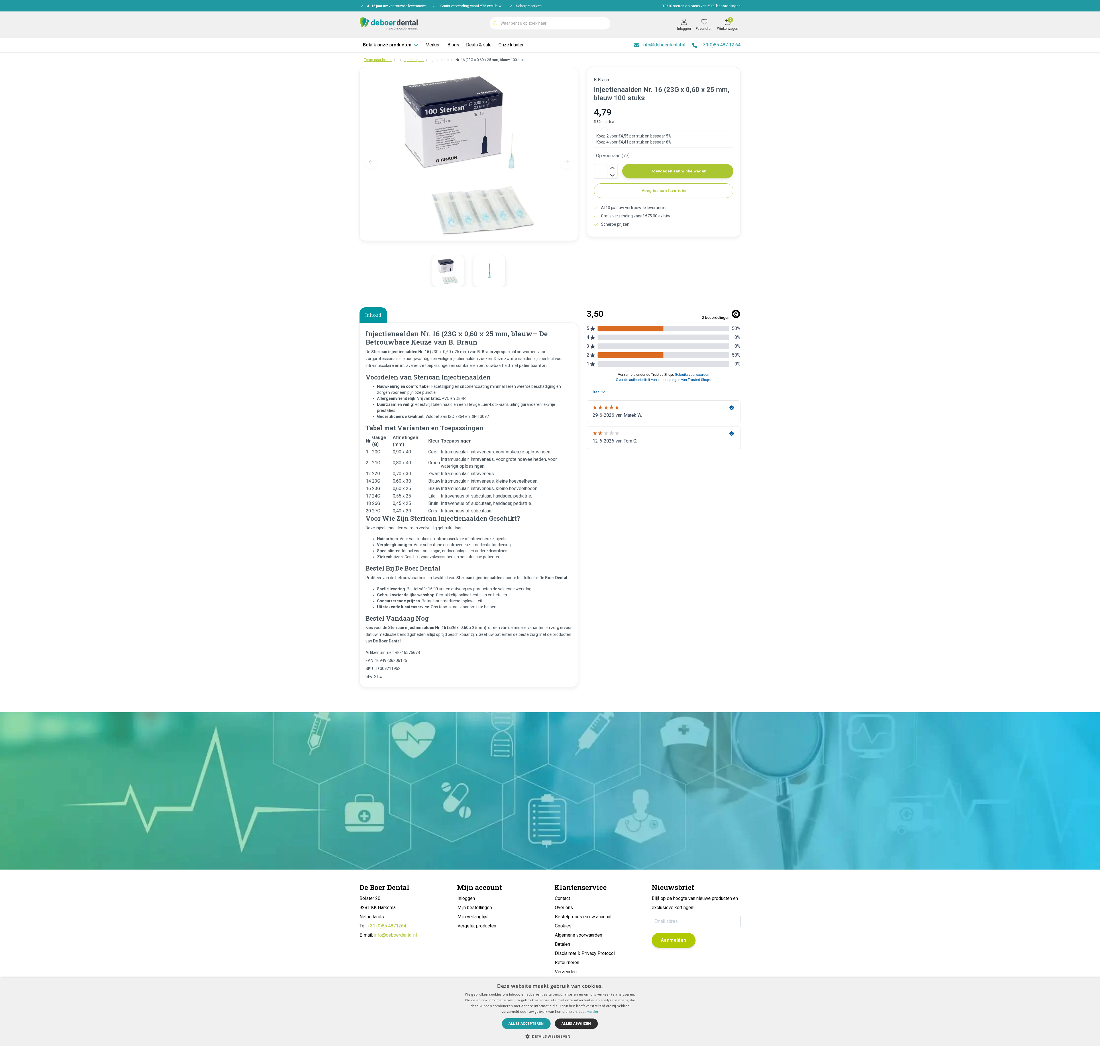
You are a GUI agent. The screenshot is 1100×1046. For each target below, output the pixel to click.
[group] (448, 271)
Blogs (453, 45)
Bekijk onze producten (387, 45)
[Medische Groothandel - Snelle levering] (389, 22)
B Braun (601, 79)
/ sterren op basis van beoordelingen (701, 6)
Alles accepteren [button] (526, 1023)
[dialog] (550, 1012)
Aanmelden (673, 940)
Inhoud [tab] (373, 315)
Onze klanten (511, 45)
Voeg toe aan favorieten (665, 190)
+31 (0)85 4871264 (387, 926)
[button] (550, 1036)
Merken (433, 45)
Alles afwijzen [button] (576, 1023)
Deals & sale (479, 45)
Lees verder (588, 1011)
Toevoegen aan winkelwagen (679, 171)
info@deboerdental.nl (395, 935)
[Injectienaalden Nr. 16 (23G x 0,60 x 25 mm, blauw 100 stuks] (469, 154)
